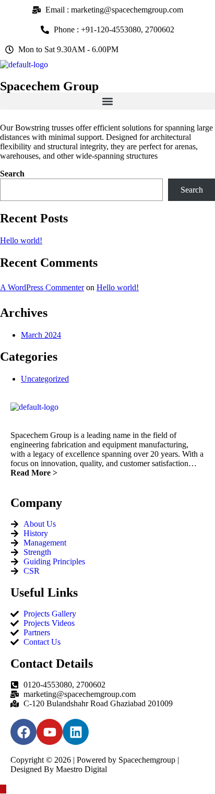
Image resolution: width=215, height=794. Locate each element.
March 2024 (41, 334)
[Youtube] (50, 732)
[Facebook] (23, 732)
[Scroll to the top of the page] (3, 789)
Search (12, 173)
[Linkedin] (76, 732)
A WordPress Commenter (42, 287)
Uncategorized (45, 378)
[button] (107, 101)
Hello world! (21, 240)
